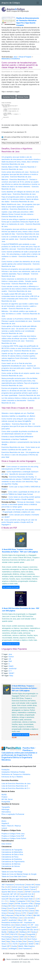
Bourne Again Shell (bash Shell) (21, 899)
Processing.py (7, 937)
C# (10, 659)
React (33, 937)
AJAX (8, 887)
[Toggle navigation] (37, 3)
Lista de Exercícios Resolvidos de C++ (16, 788)
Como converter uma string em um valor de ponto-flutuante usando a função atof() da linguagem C (19, 522)
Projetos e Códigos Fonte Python (14, 838)
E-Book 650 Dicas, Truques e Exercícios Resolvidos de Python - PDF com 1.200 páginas (25, 688)
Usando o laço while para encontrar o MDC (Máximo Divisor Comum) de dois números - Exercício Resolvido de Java (18, 214)
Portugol (22, 934)
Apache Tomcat (30, 889)
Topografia (6, 807)
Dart (33, 901)
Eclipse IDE (7, 906)
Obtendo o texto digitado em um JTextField (18, 413)
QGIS (22, 937)
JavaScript (13, 668)
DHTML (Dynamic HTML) (24, 904)
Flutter (11, 911)
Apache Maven (17, 889)
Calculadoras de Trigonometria (13, 861)
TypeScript (23, 944)
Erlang (4, 908)
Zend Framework (24, 948)
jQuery (4, 821)
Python (11, 657)
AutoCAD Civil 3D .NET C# (11, 896)
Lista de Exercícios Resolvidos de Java (16, 783)
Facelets (32, 908)
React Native (6, 939)
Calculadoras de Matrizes (11, 864)
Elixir (14, 906)
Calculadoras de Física (10, 857)
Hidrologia (5, 809)
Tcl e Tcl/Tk (13, 944)
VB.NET (11, 673)
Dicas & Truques (25, 57)
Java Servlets (29, 918)
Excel (10, 908)
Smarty (30, 941)
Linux (10, 930)
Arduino (20, 892)
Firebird (4, 797)
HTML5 (29, 915)
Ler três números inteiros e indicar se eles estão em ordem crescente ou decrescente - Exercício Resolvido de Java (21, 400)
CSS (28, 901)
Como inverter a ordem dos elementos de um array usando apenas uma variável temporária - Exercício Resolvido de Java (21, 264)
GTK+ (24, 913)
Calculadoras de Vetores (11, 866)
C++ (10, 671)
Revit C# (23, 939)
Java (15, 57)
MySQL (4, 795)
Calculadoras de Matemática (12, 852)
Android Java (16, 887)
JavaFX (4, 920)
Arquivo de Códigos (11, 3)
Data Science (6, 844)
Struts (37, 941)
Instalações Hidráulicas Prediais (13, 772)
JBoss (20, 920)
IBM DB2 (36, 915)
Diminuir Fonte (23, 97)
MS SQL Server (7, 799)
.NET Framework (8, 885)
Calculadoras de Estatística (12, 859)
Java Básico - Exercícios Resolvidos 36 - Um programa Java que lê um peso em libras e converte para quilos (21, 426)
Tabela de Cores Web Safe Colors (14, 876)
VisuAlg (14, 946)
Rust (25, 941)
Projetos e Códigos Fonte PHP (13, 836)
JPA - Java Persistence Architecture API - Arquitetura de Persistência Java (18, 922)
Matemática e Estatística (11, 59)
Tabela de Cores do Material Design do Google (19, 874)
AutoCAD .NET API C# (11, 894)
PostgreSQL (6, 802)
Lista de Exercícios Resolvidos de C (15, 786)
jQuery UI (25, 925)
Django (37, 904)
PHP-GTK (13, 934)
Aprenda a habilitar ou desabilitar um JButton (18, 416)
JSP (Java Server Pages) (22, 927)
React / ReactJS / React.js (11, 826)
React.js (15, 939)
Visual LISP (6, 946)
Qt (26, 937)
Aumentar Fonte (9, 97)
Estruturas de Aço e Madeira (12, 777)
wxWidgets (13, 948)
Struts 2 (4, 944)
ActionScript (20, 885)
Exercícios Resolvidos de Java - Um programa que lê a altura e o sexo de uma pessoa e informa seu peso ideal (20, 454)
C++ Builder (10, 901)
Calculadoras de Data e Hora (12, 854)
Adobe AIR (30, 885)
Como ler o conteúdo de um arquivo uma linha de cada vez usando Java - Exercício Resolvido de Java (20, 239)
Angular (26, 887)
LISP (15, 930)
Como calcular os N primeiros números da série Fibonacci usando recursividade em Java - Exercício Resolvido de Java (21, 321)
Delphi (11, 666)
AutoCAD (36, 892)
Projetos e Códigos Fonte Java (13, 834)
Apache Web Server (9, 892)
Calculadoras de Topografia (12, 850)
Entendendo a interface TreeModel (14, 439)
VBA (37, 944)
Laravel (4, 828)
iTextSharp (13, 918)
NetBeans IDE (13, 932)
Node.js (34, 932)
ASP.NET (28, 892)
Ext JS (24, 908)
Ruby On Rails (17, 941)
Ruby (11, 676)
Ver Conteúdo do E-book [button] (11, 587)
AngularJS (5, 823)
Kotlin (34, 927)
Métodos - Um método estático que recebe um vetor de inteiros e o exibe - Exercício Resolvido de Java (21, 313)
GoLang (11, 913)
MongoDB (22, 930)
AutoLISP (5, 899)
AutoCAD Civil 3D (27, 894)
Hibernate (9, 915)
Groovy (18, 913)
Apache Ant (6, 889)
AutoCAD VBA (28, 896)
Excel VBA (17, 908)
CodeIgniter (21, 901)
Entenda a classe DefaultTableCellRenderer (17, 437)
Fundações (5, 770)
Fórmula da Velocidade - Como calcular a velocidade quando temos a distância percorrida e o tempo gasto (21, 504)
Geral (32, 911)
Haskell (30, 913)
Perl (3, 934)
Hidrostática (6, 812)
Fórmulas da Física (22, 911)
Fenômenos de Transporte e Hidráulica (16, 774)
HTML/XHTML (20, 915)
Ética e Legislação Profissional (13, 814)
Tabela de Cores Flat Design (12, 872)
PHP (10, 661)
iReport (5, 918)
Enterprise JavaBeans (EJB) (27, 906)
